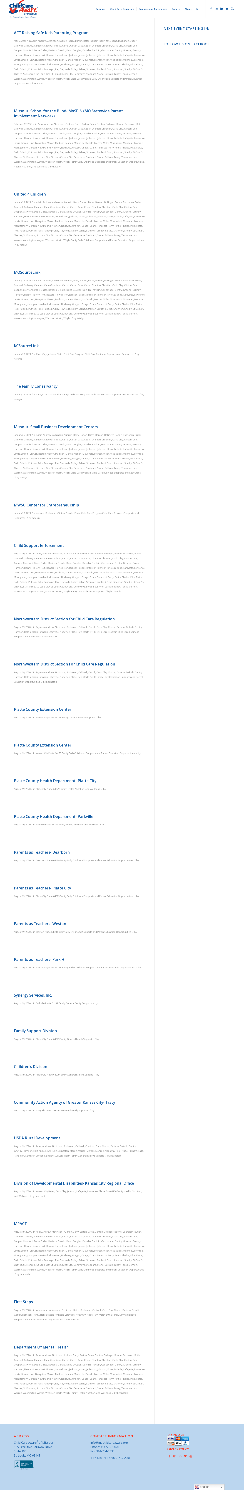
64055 (109, 1314)
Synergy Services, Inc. (33, 995)
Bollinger (104, 40)
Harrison (18, 55)
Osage (84, 64)
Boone (113, 40)
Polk (16, 69)
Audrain (63, 40)
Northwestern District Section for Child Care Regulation (64, 618)
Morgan (33, 64)
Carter (73, 45)
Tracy (38, 1110)
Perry (111, 64)
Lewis (17, 59)
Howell (59, 55)
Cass (80, 45)
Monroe (138, 59)
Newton (56, 64)
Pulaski (23, 69)
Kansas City (42, 717)
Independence (44, 1310)
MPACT (20, 1223)
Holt (43, 55)
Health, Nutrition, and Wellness (30, 166)
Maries (69, 59)
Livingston (40, 59)
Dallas (44, 50)
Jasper (82, 55)
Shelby (128, 69)
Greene (127, 50)
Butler (133, 40)
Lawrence (139, 55)
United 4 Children (30, 194)
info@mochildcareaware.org (109, 1443)
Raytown (40, 627)
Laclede (118, 55)
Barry (71, 40)
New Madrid (44, 64)
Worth (59, 78)
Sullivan (109, 73)
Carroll (65, 45)
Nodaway (66, 64)
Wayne (40, 78)
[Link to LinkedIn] (221, 8)
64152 (55, 824)
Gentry (118, 50)
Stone (100, 73)
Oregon (76, 64)
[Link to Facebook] (211, 8)
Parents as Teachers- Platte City (42, 888)
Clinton (128, 45)
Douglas (77, 50)
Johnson (102, 55)
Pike (132, 64)
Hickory (36, 55)
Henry (27, 55)
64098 (54, 931)
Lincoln (25, 59)
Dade (37, 50)
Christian (106, 45)
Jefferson (91, 55)
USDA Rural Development (37, 1137)
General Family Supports (91, 591)
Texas (124, 73)
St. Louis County (59, 73)
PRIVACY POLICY (178, 1449)
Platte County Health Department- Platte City (55, 780)
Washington (29, 78)
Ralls (40, 69)
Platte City (41, 789)
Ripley (74, 69)
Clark (115, 45)
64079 (56, 789)
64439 (56, 860)
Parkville (40, 824)
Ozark (92, 64)
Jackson (73, 55)
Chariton (96, 45)
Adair (34, 40)
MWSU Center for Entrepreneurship (46, 505)
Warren (18, 78)
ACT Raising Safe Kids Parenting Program (51, 32)
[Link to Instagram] (216, 8)
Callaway (28, 45)
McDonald (88, 59)
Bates (86, 40)
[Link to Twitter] (227, 8)
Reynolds (65, 69)
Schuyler (91, 69)
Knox (110, 55)
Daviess (52, 50)
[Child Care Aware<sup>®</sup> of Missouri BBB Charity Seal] (24, 1469)
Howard (50, 55)
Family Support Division (35, 1030)
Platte (139, 64)
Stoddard (91, 73)
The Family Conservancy (36, 386)
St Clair (136, 69)
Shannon (118, 69)
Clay (121, 45)
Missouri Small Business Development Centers (56, 426)
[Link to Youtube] (232, 8)
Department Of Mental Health (41, 1347)
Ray (57, 69)
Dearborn (41, 860)
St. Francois (29, 73)
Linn (32, 59)
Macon (50, 59)
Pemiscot (102, 64)
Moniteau (128, 59)
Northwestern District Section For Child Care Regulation (64, 664)
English (204, 1486)
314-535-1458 (109, 1447)
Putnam (32, 69)
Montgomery (21, 64)
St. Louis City (43, 73)
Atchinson (52, 40)
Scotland (101, 69)
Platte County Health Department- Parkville (53, 816)
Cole (135, 45)
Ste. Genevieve (77, 73)
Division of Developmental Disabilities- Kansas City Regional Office (74, 1183)
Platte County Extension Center (42, 709)
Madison (59, 59)
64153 (58, 717)
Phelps (125, 64)
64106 (113, 1191)
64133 (93, 631)
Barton (78, 40)
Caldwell (18, 45)
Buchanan (123, 40)
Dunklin (87, 50)
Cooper (18, 50)
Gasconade (107, 50)
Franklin (96, 50)
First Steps (23, 1301)
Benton (94, 40)
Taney (117, 73)
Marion (77, 59)
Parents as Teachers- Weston (40, 923)
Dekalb (61, 50)
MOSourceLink (27, 272)
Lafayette (128, 55)
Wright (66, 78)
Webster (50, 78)
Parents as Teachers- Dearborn (42, 852)
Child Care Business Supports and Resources (109, 354)
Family (74, 161)
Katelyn (39, 83)
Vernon (133, 73)
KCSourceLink (26, 345)
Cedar (87, 45)
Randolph (49, 69)
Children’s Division (30, 1066)
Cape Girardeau (52, 45)
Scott (109, 69)
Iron (66, 55)
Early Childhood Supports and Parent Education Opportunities (111, 161)
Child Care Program (81, 78)
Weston (40, 931)
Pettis (118, 64)
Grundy (137, 50)
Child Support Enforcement (39, 545)
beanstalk (115, 591)
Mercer (98, 59)
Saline (82, 69)
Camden (38, 45)
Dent (69, 50)
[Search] (197, 9)
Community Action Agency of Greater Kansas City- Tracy (64, 1102)
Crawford (28, 50)
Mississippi (116, 59)
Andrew (42, 40)
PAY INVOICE (175, 1435)
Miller (106, 59)
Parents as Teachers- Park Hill (41, 959)
